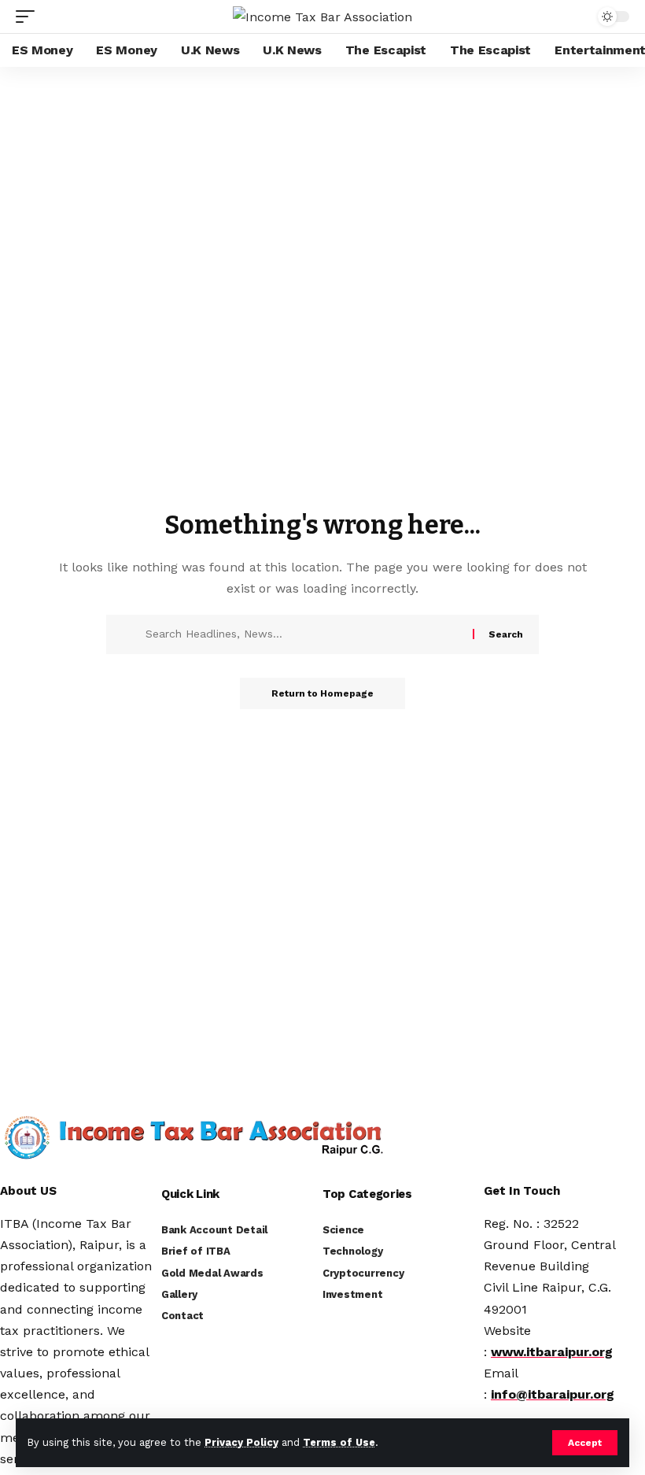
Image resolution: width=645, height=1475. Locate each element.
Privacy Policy (241, 1442)
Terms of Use (339, 1442)
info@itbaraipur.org (552, 1394)
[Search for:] (303, 634)
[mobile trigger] (29, 16)
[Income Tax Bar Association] (322, 17)
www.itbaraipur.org (552, 1351)
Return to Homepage (322, 693)
